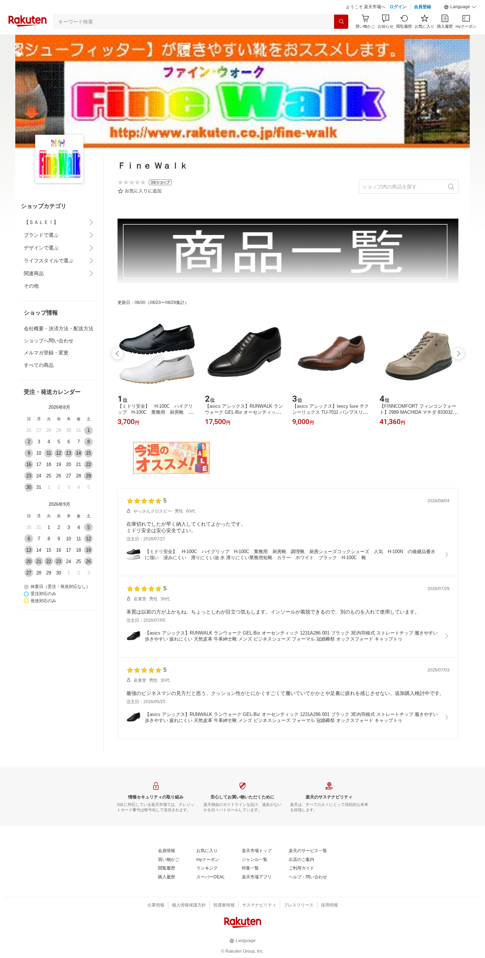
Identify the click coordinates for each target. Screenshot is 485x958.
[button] (460, 7)
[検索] (341, 22)
